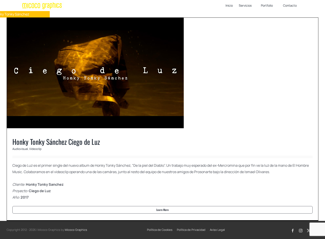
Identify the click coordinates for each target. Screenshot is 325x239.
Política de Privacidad (191, 230)
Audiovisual (155, 78)
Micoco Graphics (76, 230)
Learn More (162, 210)
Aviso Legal (217, 230)
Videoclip (171, 78)
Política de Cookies (159, 230)
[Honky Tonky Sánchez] (162, 73)
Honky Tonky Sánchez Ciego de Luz (56, 141)
